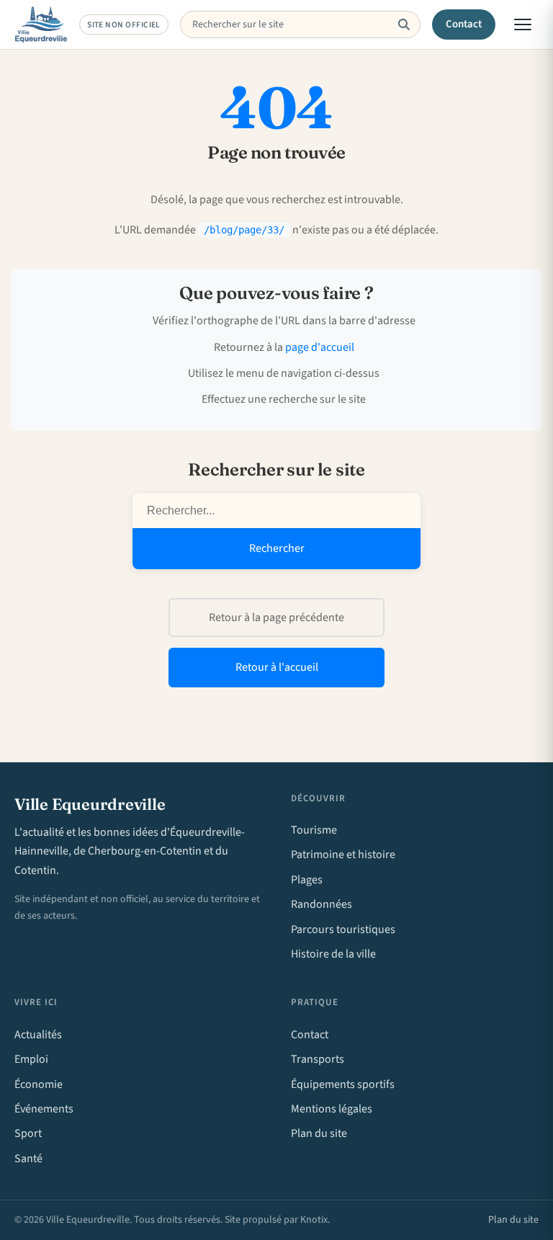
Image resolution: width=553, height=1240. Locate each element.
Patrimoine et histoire (343, 854)
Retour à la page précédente (276, 617)
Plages (307, 880)
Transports (317, 1059)
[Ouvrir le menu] (523, 24)
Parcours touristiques (343, 929)
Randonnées (321, 904)
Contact (464, 24)
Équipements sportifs (343, 1084)
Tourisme (314, 830)
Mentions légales (331, 1109)
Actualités (38, 1035)
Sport (28, 1133)
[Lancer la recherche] (403, 24)
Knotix (314, 1220)
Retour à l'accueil (276, 667)
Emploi (31, 1059)
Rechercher (277, 548)
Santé (28, 1159)
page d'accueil (319, 347)
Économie (38, 1084)
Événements (43, 1109)
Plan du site (319, 1133)
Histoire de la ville (333, 954)
